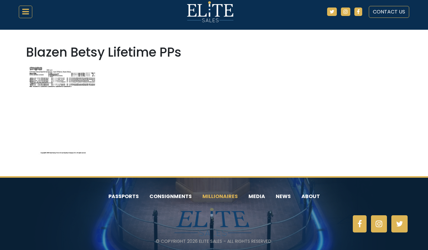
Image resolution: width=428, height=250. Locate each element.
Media (256, 196)
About (310, 196)
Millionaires (220, 196)
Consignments (170, 196)
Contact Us (389, 11)
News (283, 196)
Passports (123, 196)
